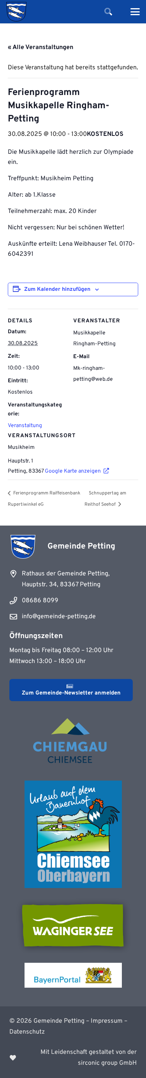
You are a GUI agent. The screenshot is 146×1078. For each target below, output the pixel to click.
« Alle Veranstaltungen (40, 47)
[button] (108, 11)
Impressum (107, 1021)
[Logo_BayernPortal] (73, 975)
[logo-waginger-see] (73, 925)
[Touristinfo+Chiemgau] (73, 742)
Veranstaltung (25, 425)
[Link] (73, 1058)
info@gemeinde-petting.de (59, 617)
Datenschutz (27, 1032)
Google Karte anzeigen (73, 471)
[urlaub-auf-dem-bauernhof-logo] (73, 834)
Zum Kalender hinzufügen (57, 289)
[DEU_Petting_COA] (16, 11)
